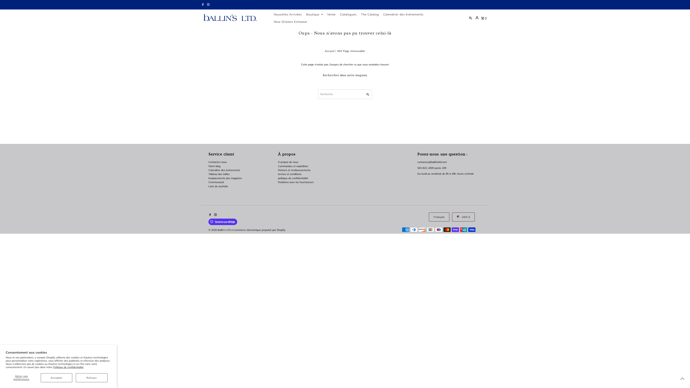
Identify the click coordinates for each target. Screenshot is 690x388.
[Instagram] (208, 4)
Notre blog (214, 166)
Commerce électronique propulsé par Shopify (259, 230)
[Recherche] (470, 18)
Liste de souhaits (218, 186)
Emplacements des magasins (225, 178)
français (439, 217)
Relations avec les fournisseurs (296, 182)
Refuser (91, 377)
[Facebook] (202, 4)
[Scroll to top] (682, 379)
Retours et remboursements (294, 170)
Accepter (57, 377)
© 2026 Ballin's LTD (219, 230)
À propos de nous (288, 162)
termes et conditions (290, 174)
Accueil (329, 51)
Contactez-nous (217, 162)
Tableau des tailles (219, 174)
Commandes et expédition (293, 166)
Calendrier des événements (224, 170)
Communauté (216, 182)
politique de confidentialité (293, 178)
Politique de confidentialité (68, 367)
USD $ (466, 217)
